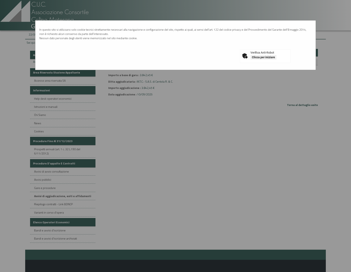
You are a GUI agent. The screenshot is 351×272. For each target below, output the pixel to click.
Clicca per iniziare (263, 57)
